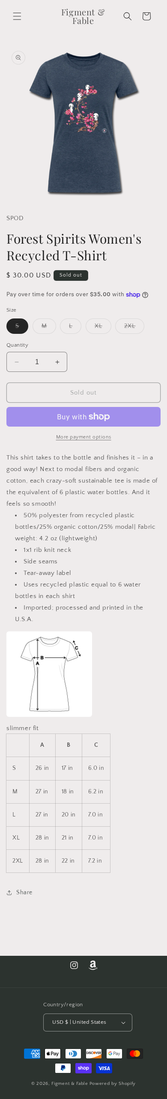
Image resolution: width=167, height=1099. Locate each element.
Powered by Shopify (112, 1083)
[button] (17, 16)
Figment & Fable (69, 1083)
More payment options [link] (83, 437)
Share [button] (24, 892)
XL (103, 328)
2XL (134, 328)
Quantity (17, 345)
